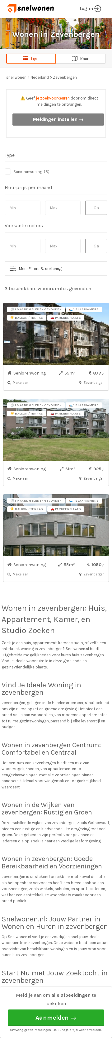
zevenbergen (61, 608)
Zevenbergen (65, 77)
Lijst (33, 58)
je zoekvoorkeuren (53, 98)
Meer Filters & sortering (40, 268)
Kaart (83, 58)
